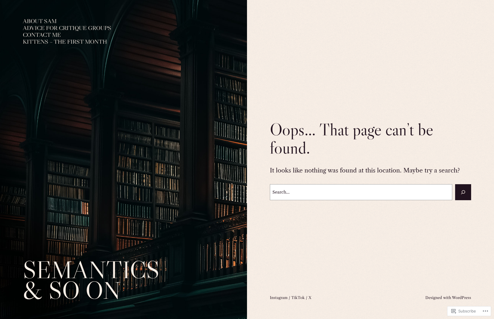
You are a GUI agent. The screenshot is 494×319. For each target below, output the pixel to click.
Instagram (279, 297)
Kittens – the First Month (65, 42)
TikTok (298, 297)
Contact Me (42, 35)
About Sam (40, 21)
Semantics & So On (91, 280)
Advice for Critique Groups (67, 28)
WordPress (461, 297)
